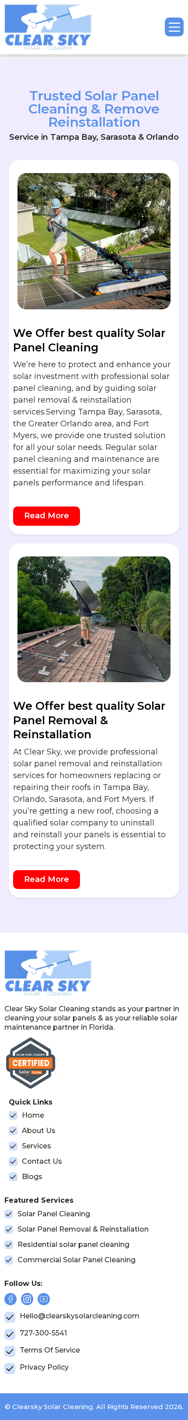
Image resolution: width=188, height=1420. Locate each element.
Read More (46, 516)
